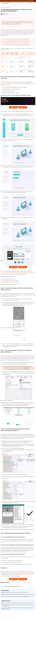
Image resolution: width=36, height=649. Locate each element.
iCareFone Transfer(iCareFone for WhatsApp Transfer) (11, 83)
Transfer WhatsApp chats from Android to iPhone (11, 282)
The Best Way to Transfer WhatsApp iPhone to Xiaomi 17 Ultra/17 (15, 592)
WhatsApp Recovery (26, 367)
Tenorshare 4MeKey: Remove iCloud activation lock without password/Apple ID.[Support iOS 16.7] (18, 608)
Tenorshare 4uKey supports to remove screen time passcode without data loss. (18, 602)
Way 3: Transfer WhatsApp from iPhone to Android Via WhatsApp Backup (16, 42)
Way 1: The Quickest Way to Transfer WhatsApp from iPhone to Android (15, 39)
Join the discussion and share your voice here (12, 586)
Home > (3, 7)
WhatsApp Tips (13, 14)
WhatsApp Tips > (8, 7)
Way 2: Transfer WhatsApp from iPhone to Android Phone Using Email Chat (16, 41)
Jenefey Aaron (5, 13)
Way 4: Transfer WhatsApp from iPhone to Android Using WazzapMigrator (16, 44)
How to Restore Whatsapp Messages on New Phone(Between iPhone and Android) (18, 594)
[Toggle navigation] (33, 3)
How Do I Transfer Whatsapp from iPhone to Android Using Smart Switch (16, 596)
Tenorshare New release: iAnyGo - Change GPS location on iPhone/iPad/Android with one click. (18, 605)
